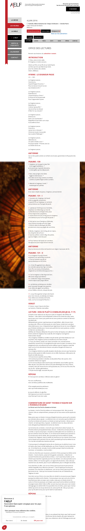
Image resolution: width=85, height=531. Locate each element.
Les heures (14, 26)
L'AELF (15, 38)
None (59, 41)
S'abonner (73, 9)
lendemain (38, 37)
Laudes (36, 41)
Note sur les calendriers (59, 34)
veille (30, 37)
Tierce (44, 41)
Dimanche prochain (34, 31)
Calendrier (14, 52)
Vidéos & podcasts (15, 44)
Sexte (51, 41)
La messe (14, 20)
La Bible (14, 31)
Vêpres (67, 41)
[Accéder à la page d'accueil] (16, 5)
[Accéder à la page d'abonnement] (72, 12)
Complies (74, 41)
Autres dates (46, 31)
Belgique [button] (55, 31)
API (79, 12)
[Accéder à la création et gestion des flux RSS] (76, 12)
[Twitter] (74, 12)
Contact (14, 57)
